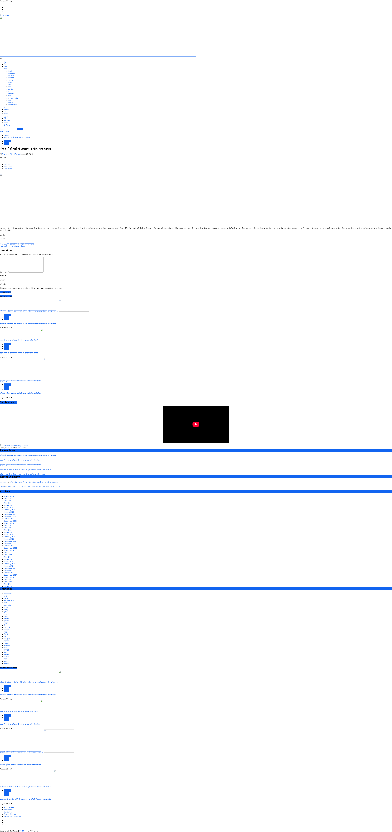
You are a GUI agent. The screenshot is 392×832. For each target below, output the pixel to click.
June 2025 (8, 528)
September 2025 (10, 521)
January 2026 (9, 512)
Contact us (8, 812)
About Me (8, 810)
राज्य (5, 69)
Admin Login (9, 807)
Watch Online (4, 131)
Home (6, 62)
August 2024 (9, 550)
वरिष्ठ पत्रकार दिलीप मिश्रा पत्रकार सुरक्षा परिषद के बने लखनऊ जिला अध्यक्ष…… (24, 474)
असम (9, 100)
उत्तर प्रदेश (11, 73)
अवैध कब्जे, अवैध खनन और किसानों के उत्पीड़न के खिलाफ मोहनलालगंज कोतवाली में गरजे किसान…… (29, 311)
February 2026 (9, 510)
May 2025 (7, 530)
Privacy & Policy (10, 814)
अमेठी (5, 596)
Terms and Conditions (12, 816)
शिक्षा (5, 111)
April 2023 (8, 586)
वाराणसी (6, 657)
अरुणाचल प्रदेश (13, 98)
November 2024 (10, 543)
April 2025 (8, 532)
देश (5, 64)
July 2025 (7, 525)
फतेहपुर (6, 630)
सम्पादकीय (7, 120)
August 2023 (9, 577)
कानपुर (6, 609)
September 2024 (10, 548)
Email (2, 280)
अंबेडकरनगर (7, 594)
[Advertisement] (98, 56)
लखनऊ (6, 143)
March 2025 (8, 534)
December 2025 (10, 514)
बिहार (9, 85)
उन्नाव (6, 607)
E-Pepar (7, 125)
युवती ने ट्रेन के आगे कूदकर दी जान (12, 246)
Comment (4, 272)
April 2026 (8, 505)
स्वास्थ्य (6, 109)
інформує (3, 482)
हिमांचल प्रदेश (12, 105)
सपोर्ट (5, 107)
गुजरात (10, 82)
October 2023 (9, 573)
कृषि (5, 612)
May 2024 (7, 557)
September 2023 (10, 575)
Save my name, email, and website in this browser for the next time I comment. (32, 288)
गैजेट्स (6, 118)
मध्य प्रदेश (11, 76)
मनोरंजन (6, 116)
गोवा (9, 96)
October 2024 (9, 546)
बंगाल (9, 91)
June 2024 (8, 555)
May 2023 (7, 584)
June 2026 (8, 501)
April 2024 (8, 559)
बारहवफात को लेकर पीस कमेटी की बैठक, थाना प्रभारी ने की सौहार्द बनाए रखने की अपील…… (27, 469)
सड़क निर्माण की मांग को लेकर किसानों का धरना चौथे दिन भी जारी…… (20, 340)
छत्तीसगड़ (11, 94)
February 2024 (9, 564)
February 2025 (9, 537)
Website (3, 284)
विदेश (5, 67)
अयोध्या (6, 598)
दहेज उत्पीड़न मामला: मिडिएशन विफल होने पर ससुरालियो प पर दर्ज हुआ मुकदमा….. (34, 482)
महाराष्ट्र (10, 80)
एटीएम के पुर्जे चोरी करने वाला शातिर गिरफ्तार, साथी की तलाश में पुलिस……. (21, 381)
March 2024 (8, 561)
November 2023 (10, 570)
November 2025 (10, 516)
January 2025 (9, 539)
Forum (2, 487)
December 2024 (10, 541)
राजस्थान (11, 78)
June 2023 (8, 582)
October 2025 (9, 519)
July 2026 (7, 498)
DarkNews (23, 831)
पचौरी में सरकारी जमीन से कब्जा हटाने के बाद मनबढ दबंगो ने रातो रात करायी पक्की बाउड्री (34, 487)
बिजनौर (6, 634)
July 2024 (7, 552)
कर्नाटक (10, 103)
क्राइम (6, 123)
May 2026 (7, 503)
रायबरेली (6, 317)
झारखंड (10, 89)
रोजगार (6, 114)
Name (3, 276)
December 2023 (10, 568)
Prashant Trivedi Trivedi (11, 154)
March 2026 (8, 507)
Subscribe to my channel (18, 445)
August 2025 (9, 523)
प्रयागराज (7, 627)
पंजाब (9, 87)
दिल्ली (10, 71)
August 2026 (9, 496)
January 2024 (9, 566)
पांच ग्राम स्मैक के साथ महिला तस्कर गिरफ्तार (17, 244)
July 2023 (7, 579)
